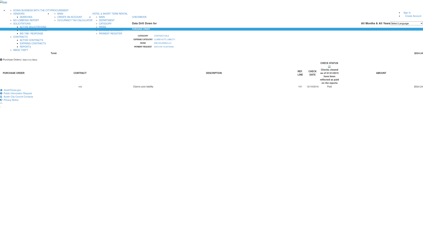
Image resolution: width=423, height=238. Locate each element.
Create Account (413, 16)
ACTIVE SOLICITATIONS (33, 26)
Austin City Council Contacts (17, 96)
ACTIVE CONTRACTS (31, 40)
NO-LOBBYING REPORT (26, 20)
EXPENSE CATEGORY (111, 30)
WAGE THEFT (20, 50)
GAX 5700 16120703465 (164, 46)
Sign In (407, 12)
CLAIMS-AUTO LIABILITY (164, 39)
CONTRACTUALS (161, 35)
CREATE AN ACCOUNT (69, 17)
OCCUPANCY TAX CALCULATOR (74, 20)
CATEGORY (105, 23)
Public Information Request (17, 93)
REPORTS (25, 46)
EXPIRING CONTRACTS (33, 43)
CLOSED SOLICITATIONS (33, 30)
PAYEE (102, 26)
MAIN (60, 13)
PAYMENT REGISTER (110, 33)
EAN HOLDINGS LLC (163, 43)
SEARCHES (26, 17)
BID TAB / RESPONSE (31, 33)
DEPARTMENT (107, 20)
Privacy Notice (10, 99)
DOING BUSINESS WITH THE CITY (32, 10)
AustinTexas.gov (12, 90)
